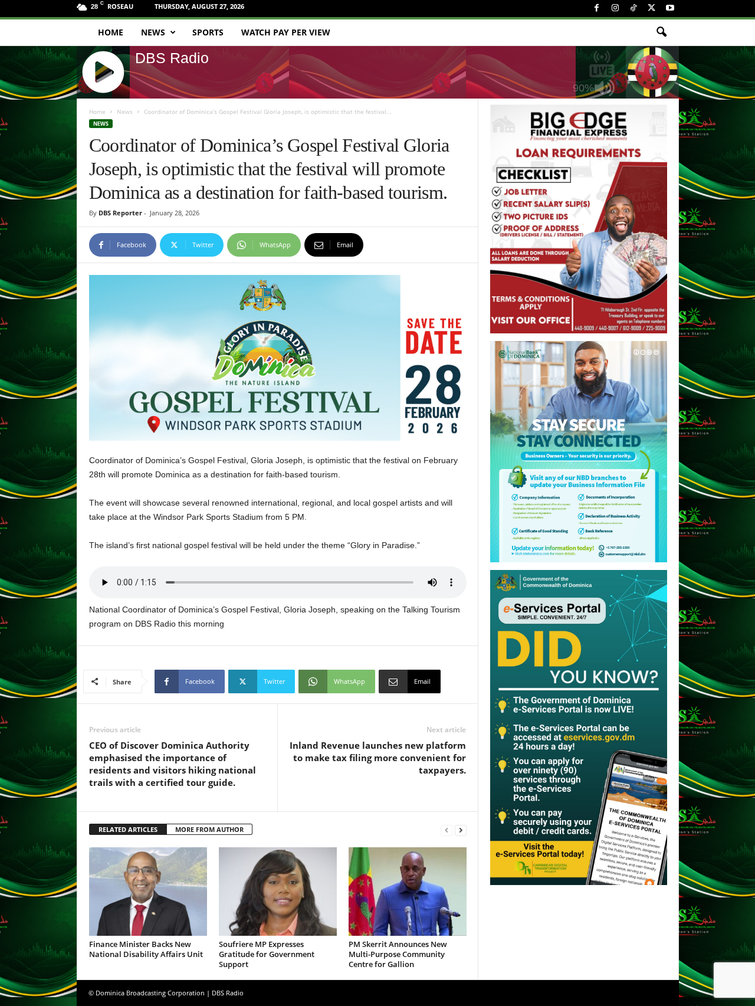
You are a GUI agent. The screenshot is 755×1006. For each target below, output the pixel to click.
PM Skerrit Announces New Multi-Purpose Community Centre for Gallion (398, 954)
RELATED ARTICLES (128, 829)
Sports (208, 32)
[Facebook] (597, 8)
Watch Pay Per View (285, 32)
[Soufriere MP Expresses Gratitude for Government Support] (278, 891)
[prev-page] (446, 830)
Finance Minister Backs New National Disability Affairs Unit (146, 949)
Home (110, 32)
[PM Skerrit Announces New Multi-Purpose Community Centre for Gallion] (408, 891)
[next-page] (461, 830)
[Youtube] (670, 8)
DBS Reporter (120, 212)
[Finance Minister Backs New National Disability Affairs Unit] (148, 891)
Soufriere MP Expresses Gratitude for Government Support (266, 954)
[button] (661, 32)
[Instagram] (615, 8)
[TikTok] (633, 8)
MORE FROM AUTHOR (209, 829)
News (153, 32)
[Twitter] (652, 8)
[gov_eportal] (578, 727)
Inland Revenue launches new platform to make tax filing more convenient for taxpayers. (378, 757)
